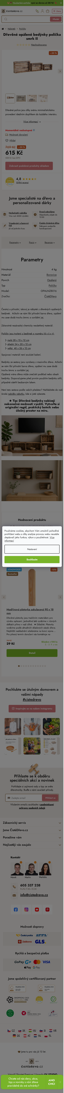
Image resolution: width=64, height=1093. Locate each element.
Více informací (25, 540)
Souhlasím (30, 559)
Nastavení (31, 549)
